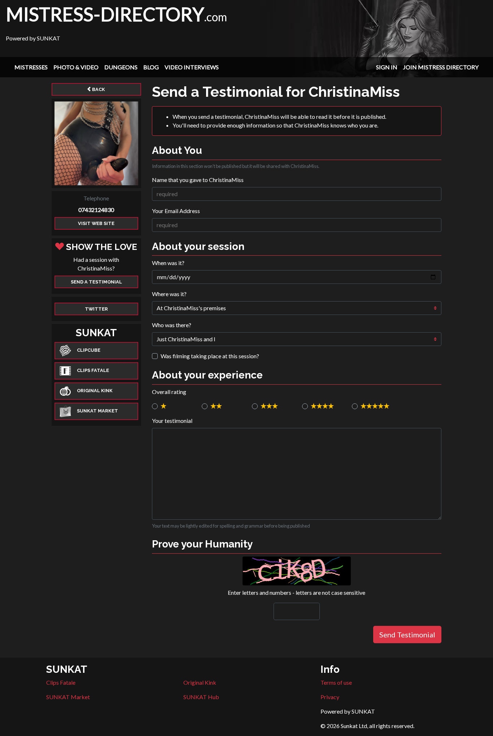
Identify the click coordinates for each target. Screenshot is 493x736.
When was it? (168, 262)
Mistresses (31, 67)
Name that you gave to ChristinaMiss (198, 179)
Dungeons (121, 67)
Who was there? (171, 324)
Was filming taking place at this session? (210, 355)
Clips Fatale (60, 682)
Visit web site (96, 223)
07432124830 (96, 209)
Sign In (386, 67)
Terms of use (336, 682)
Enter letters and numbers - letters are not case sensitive (296, 592)
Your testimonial (172, 420)
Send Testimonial (407, 634)
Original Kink (199, 682)
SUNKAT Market (68, 696)
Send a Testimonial (96, 282)
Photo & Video (76, 67)
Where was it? (169, 293)
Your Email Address (176, 210)
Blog (151, 67)
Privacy (329, 696)
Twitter (96, 309)
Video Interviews (192, 67)
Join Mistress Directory (441, 67)
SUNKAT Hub (201, 696)
